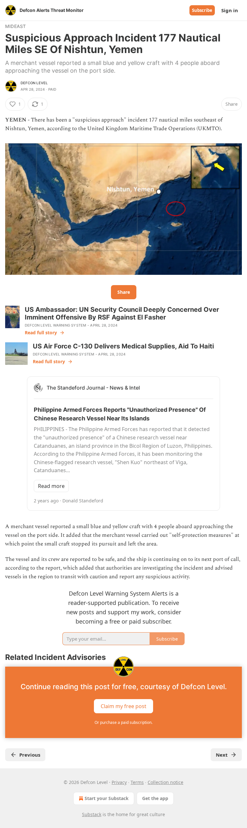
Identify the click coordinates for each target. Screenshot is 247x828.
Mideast (15, 26)
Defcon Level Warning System (55, 325)
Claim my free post (123, 706)
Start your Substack (107, 798)
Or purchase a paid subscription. (123, 722)
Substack (91, 814)
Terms (137, 782)
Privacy (119, 782)
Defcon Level (34, 83)
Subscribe (202, 10)
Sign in (229, 10)
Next (222, 755)
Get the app (155, 798)
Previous (29, 755)
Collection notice (165, 782)
